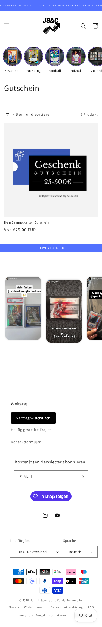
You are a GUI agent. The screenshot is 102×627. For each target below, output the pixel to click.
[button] (7, 26)
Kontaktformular (26, 441)
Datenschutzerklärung (67, 607)
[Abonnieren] (82, 476)
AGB (91, 607)
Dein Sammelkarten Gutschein (26, 222)
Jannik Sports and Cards (48, 600)
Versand (24, 615)
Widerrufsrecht (35, 607)
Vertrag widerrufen (33, 417)
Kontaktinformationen (51, 615)
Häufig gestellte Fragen (31, 429)
